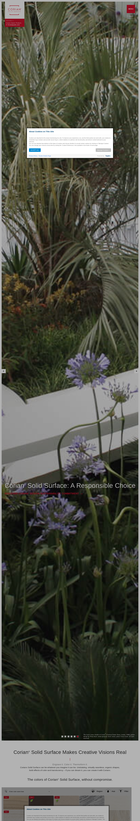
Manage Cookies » (103, 150)
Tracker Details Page (45, 156)
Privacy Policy (33, 156)
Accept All (35, 150)
